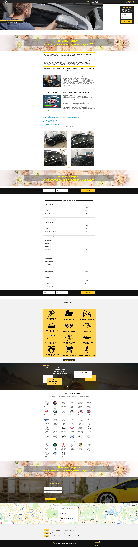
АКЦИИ (45, 1)
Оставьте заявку (69, 360)
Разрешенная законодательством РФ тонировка (71, 117)
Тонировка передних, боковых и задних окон (51, 120)
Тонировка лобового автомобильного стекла (51, 122)
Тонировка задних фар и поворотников (69, 118)
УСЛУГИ (41, 1)
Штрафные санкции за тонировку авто (50, 116)
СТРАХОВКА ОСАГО (42, 4)
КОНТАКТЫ (49, 1)
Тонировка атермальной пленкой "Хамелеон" (52, 124)
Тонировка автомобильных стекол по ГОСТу (70, 116)
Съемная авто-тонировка (48, 118)
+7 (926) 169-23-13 (130, 1)
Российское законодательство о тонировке (51, 117)
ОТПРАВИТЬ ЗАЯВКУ (126, 21)
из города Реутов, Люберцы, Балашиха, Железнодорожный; (62, 530)
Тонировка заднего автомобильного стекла (51, 121)
